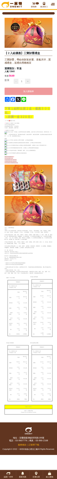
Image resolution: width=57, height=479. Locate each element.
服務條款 (22, 445)
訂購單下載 (34, 445)
